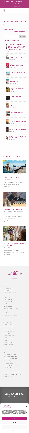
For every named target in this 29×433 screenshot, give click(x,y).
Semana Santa (8, 342)
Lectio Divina (7, 333)
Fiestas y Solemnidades (15, 211)
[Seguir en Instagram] (18, 4)
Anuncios (5, 284)
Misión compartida (9, 313)
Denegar (14, 422)
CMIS (19, 6)
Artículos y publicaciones (10, 356)
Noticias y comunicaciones (10, 292)
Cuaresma (7, 329)
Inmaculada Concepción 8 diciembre (14, 244)
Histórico (6, 304)
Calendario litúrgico (9, 327)
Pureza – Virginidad (9, 361)
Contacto (11, 6)
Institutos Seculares (8, 363)
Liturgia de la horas (9, 335)
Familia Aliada (6, 295)
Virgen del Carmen (11, 177)
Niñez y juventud (8, 301)
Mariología (6, 213)
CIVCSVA (6, 310)
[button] (26, 406)
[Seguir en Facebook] (11, 4)
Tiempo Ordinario (8, 344)
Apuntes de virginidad (10, 354)
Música (6, 338)
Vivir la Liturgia (7, 322)
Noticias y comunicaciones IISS (12, 374)
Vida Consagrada (7, 306)
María (10, 24)
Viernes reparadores (9, 290)
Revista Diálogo (8, 376)
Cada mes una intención (10, 358)
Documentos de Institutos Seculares (14, 372)
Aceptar (14, 418)
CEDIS (15, 6)
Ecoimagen (7, 286)
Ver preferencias (14, 427)
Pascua (6, 340)
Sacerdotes (7, 297)
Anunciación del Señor (13, 210)
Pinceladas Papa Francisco (10, 315)
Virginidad (5, 352)
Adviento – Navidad (9, 324)
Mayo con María (8, 288)
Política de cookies (13, 430)
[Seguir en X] (13, 4)
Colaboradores (8, 299)
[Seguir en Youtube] (16, 4)
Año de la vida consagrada (11, 308)
